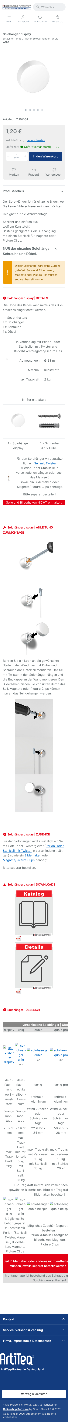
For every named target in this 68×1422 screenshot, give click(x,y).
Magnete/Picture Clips (19, 860)
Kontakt (8, 1319)
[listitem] (34, 75)
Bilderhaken (33, 855)
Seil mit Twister (45, 463)
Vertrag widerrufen (34, 1394)
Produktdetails (13, 191)
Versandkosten (36, 140)
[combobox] (49, 7)
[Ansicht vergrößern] (34, 75)
